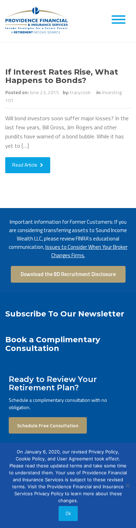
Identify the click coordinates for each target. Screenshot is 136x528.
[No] (127, 485)
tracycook (80, 92)
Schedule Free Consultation (47, 425)
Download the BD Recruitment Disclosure (68, 274)
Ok (68, 513)
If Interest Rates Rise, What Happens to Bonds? (61, 76)
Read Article (25, 164)
